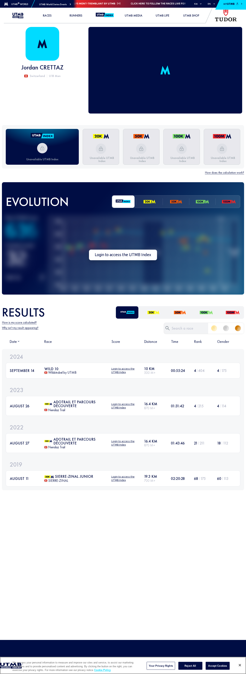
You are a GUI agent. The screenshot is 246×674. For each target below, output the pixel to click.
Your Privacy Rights (161, 665)
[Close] (240, 665)
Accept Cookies (217, 665)
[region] (123, 665)
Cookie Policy (102, 670)
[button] (55, 4)
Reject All (190, 665)
